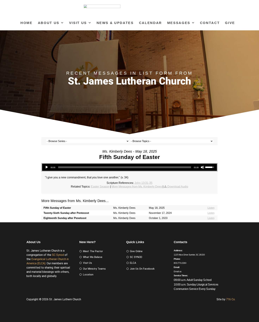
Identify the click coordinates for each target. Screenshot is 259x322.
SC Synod (58, 255)
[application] (129, 167)
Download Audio (177, 186)
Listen (211, 207)
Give (230, 23)
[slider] (124, 167)
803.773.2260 (180, 263)
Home (26, 23)
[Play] (46, 167)
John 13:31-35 (143, 182)
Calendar (150, 23)
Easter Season (100, 186)
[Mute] (202, 167)
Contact (210, 23)
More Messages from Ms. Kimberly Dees (137, 186)
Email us (177, 271)
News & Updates (115, 23)
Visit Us (78, 23)
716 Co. (230, 299)
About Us (48, 23)
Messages (178, 23)
